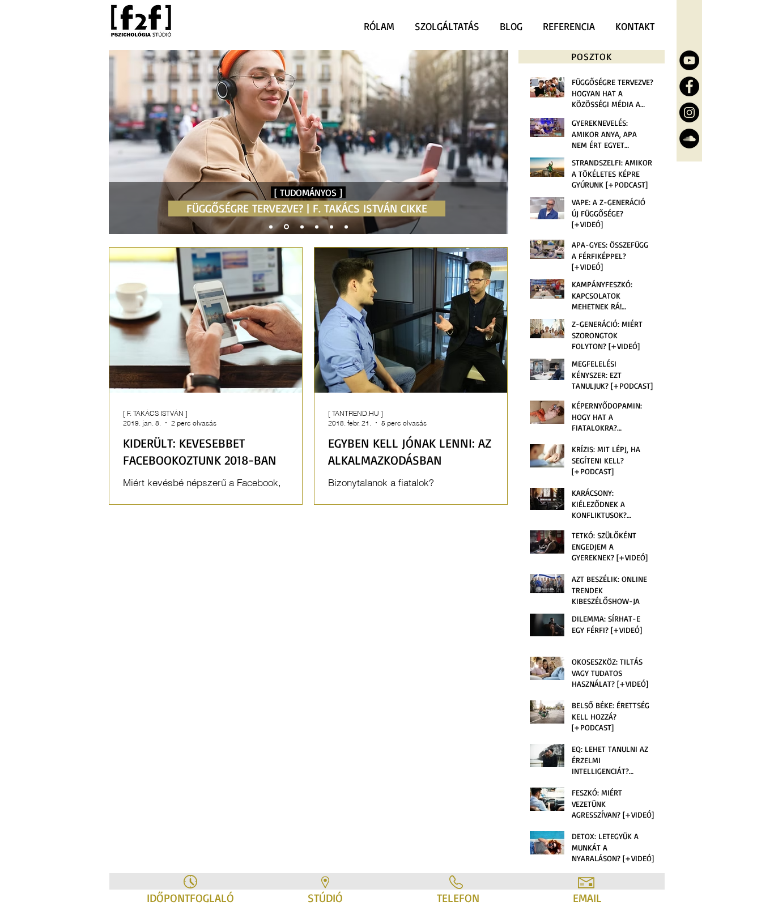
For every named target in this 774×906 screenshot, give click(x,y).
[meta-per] (286, 226)
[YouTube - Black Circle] (689, 60)
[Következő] (491, 142)
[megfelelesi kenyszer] (346, 226)
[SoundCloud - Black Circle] (689, 138)
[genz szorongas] (316, 226)
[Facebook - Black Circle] (689, 86)
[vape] (331, 226)
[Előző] (125, 142)
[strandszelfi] (271, 226)
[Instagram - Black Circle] (689, 112)
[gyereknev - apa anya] (302, 226)
